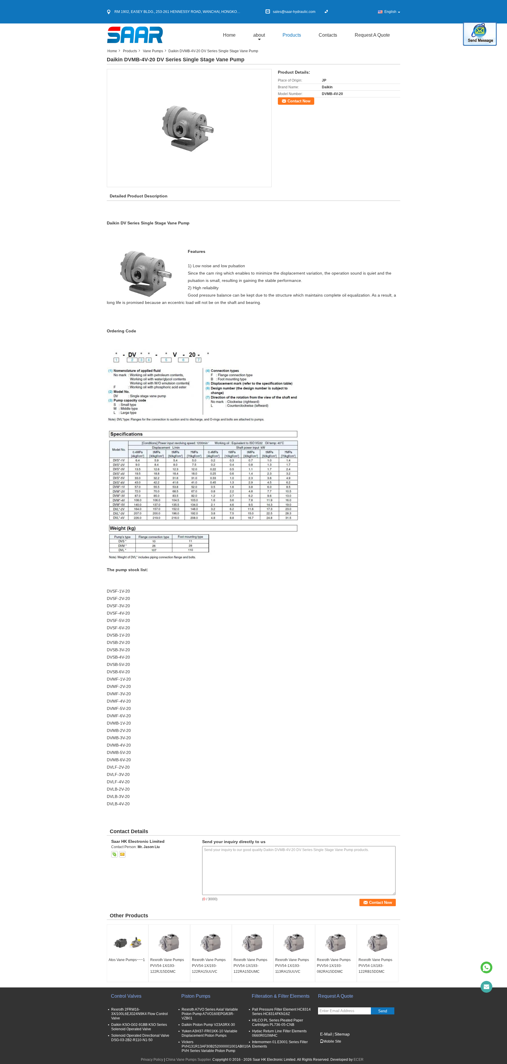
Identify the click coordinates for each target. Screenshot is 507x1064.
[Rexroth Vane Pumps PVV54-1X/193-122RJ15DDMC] (169, 942)
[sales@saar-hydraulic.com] (486, 987)
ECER (359, 1060)
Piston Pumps (195, 996)
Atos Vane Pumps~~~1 (127, 960)
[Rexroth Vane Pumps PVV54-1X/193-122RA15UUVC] (210, 942)
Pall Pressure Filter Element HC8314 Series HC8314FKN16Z (281, 1011)
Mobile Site (332, 1041)
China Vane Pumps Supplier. (189, 1060)
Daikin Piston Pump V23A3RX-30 (208, 1025)
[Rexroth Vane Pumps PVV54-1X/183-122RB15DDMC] (377, 942)
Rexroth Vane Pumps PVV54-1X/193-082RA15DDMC (334, 966)
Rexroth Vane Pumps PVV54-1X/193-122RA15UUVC (209, 966)
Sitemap (342, 1034)
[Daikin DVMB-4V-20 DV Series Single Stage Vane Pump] (189, 128)
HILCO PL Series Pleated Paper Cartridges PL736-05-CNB (277, 1022)
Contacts (328, 35)
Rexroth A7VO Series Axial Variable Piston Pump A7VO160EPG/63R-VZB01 (210, 1013)
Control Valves (126, 996)
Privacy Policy (152, 1060)
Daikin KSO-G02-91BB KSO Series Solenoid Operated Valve (139, 1027)
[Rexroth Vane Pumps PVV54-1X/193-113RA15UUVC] (294, 942)
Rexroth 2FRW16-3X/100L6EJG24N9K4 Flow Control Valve (139, 1013)
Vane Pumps (153, 51)
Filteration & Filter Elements (281, 996)
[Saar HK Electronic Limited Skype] (114, 854)
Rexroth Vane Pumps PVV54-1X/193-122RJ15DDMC (167, 966)
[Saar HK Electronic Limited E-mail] (122, 854)
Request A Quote (372, 35)
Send (382, 1011)
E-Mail (326, 1034)
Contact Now (299, 101)
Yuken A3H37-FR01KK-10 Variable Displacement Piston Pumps (209, 1033)
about (259, 35)
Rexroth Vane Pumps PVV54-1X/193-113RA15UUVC (292, 966)
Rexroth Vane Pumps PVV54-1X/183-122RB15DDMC (375, 966)
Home (229, 35)
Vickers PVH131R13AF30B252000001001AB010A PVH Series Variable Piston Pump (216, 1046)
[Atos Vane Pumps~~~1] (127, 942)
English (390, 12)
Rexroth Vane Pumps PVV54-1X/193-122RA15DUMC (250, 966)
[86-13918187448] (486, 967)
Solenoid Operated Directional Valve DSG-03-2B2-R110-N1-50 (140, 1037)
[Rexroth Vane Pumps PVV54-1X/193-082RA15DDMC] (335, 942)
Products (292, 35)
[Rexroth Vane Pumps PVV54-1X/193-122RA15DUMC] (252, 942)
